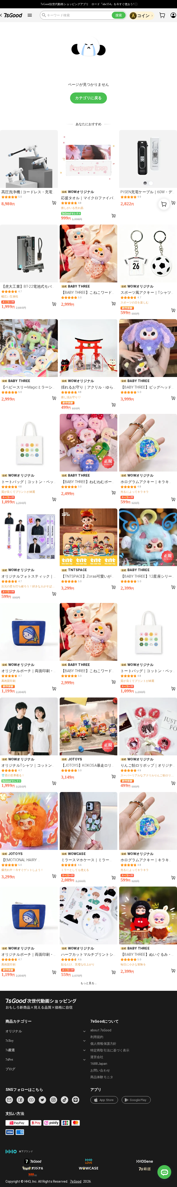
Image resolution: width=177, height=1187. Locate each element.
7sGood (75, 1181)
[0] (162, 15)
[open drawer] (29, 15)
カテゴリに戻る (88, 98)
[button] (104, 1100)
